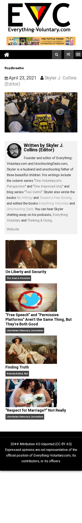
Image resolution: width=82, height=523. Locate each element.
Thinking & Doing (39, 220)
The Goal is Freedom (18, 278)
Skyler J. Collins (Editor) (43, 148)
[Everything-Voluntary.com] (7, 54)
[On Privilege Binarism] (69, 54)
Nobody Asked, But (17, 373)
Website (13, 229)
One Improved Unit (48, 186)
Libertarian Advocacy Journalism (25, 330)
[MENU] (78, 54)
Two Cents (33, 192)
